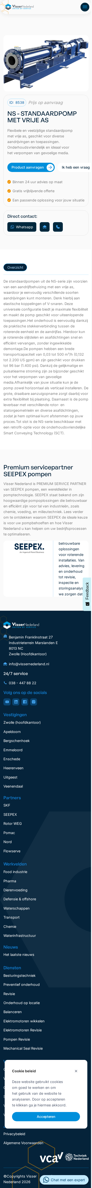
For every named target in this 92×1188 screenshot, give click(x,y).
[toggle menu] (84, 7)
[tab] (15, 267)
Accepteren (46, 1116)
